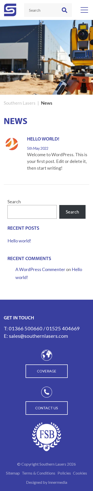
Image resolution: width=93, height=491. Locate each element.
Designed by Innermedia (46, 482)
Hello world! (43, 139)
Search (14, 201)
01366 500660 (25, 328)
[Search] (64, 10)
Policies (64, 473)
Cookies (80, 473)
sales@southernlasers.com (38, 336)
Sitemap (13, 473)
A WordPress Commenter (40, 269)
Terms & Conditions (38, 473)
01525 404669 (63, 328)
